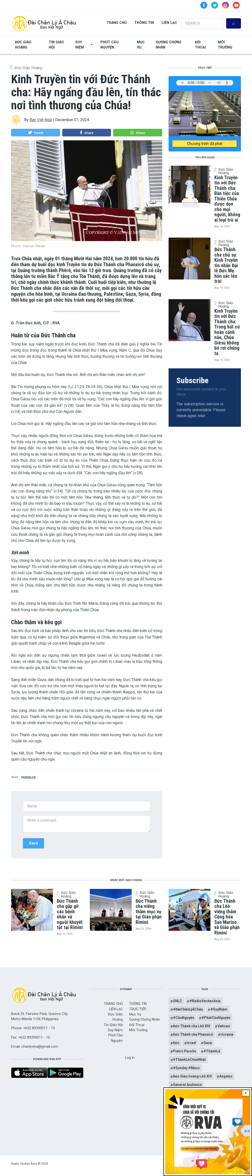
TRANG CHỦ (116, 23)
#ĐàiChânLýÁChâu (188, 1009)
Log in (130, 1058)
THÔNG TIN (144, 23)
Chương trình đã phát (204, 143)
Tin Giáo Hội (56, 44)
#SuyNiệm (218, 1009)
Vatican (224, 1026)
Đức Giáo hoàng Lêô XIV (192, 1076)
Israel (191, 1043)
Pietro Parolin (184, 1051)
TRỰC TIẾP (137, 1009)
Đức (176, 1043)
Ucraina (226, 1034)
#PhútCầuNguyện (216, 1018)
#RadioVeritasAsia (204, 1001)
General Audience (187, 1085)
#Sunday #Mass (186, 1068)
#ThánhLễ (212, 1051)
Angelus (29, 777)
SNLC (177, 1001)
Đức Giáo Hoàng (23, 44)
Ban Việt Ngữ (41, 119)
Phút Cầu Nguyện (109, 44)
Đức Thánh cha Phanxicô (193, 1034)
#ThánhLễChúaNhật (189, 1060)
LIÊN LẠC (169, 23)
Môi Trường (225, 44)
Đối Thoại (200, 44)
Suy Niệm (79, 44)
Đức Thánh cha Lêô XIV (191, 1026)
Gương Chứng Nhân (168, 44)
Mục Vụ (141, 44)
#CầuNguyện (183, 1018)
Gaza (208, 1043)
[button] (35, 133)
